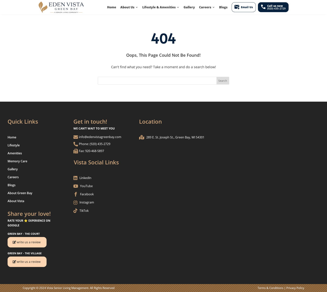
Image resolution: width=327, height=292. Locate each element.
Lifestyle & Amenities (159, 7)
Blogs (223, 7)
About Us (127, 7)
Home (111, 7)
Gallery (189, 7)
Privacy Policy (295, 288)
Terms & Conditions (270, 288)
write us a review (28, 242)
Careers (205, 7)
